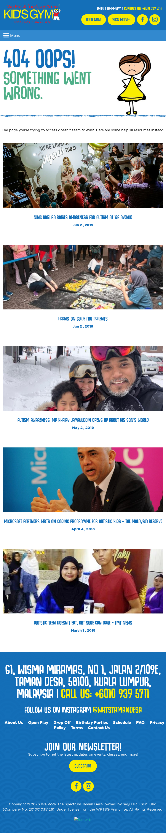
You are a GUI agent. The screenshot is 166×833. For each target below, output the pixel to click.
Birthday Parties (92, 722)
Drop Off (62, 722)
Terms (77, 727)
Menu (15, 35)
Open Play (38, 722)
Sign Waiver (121, 20)
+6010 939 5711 (152, 8)
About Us (14, 722)
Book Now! (93, 20)
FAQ (140, 722)
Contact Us (99, 727)
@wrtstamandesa (117, 709)
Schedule (122, 722)
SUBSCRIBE (83, 766)
